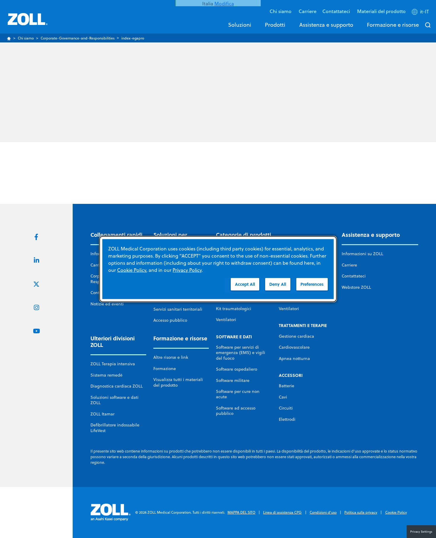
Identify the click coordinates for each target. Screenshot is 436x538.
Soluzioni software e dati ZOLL (114, 400)
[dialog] (218, 269)
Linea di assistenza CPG (282, 512)
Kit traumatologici (233, 309)
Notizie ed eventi (107, 304)
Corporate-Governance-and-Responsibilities (77, 38)
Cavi (283, 397)
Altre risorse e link (170, 357)
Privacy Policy (187, 269)
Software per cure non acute (238, 394)
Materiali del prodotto (381, 11)
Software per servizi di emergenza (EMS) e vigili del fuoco (240, 352)
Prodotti (275, 24)
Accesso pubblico (170, 320)
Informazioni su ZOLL (362, 254)
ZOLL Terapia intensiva (112, 364)
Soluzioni (239, 24)
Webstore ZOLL (356, 287)
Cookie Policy (396, 512)
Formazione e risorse (393, 24)
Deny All (277, 284)
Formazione (164, 369)
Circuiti (286, 408)
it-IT (424, 11)
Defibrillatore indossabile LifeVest (114, 427)
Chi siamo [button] (281, 11)
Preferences (312, 284)
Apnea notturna (294, 358)
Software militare (232, 380)
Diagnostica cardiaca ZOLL (116, 386)
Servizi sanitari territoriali (177, 309)
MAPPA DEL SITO (241, 512)
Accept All (245, 284)
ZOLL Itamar (102, 414)
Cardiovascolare (294, 347)
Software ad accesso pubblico (235, 410)
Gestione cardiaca (296, 336)
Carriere (307, 11)
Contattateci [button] (336, 11)
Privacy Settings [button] (421, 531)
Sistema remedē (106, 375)
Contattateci (354, 276)
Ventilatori (226, 320)
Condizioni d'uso (323, 512)
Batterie (286, 386)
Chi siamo (26, 38)
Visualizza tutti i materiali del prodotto (178, 382)
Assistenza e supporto (326, 24)
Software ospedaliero (236, 369)
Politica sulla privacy (360, 512)
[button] (420, 13)
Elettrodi (287, 419)
